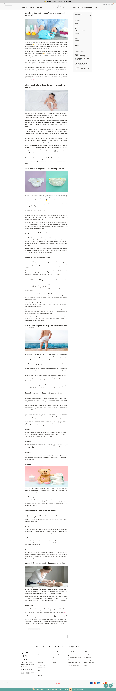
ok (70, 689)
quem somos (71, 654)
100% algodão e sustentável (85, 7)
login (106, 4)
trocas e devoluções (89, 662)
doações (70, 660)
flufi (39, 657)
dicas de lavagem (88, 660)
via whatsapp (24, 664)
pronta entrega (41, 665)
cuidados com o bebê (80, 30)
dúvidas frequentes (88, 654)
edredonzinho (41, 662)
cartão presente (41, 672)
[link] (112, 4)
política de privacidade (73, 665)
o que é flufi (24, 7)
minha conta (40, 654)
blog (96, 7)
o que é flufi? (55, 654)
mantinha (40, 660)
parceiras (77, 26)
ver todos (77, 45)
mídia (76, 28)
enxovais (39, 7)
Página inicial (39, 646)
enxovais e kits (41, 667)
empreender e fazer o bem (74, 662)
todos (39, 670)
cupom (74, 7)
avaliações (40, 675)
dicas (76, 35)
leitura (76, 38)
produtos (31, 7)
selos (76, 43)
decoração (77, 33)
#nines (76, 23)
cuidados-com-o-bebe (34, 629)
